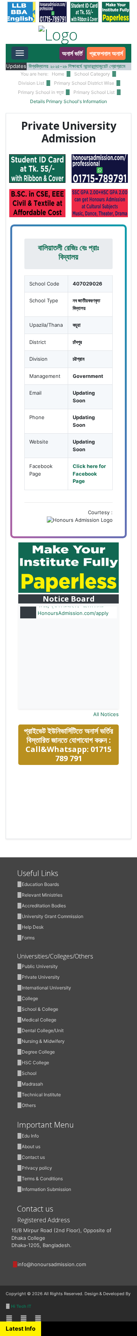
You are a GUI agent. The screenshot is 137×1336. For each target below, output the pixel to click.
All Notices (106, 714)
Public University (40, 966)
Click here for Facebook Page (89, 473)
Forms (28, 938)
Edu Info (30, 1136)
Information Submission (46, 1189)
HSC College (35, 1062)
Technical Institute (41, 1094)
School (29, 1073)
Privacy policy (37, 1168)
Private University (41, 977)
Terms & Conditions (42, 1178)
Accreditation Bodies (44, 905)
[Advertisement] (75, 825)
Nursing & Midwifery (43, 1041)
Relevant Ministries (42, 895)
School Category (92, 74)
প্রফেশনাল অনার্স (106, 53)
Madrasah (32, 1084)
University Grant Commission (52, 916)
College (30, 998)
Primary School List (94, 92)
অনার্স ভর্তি (72, 53)
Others (29, 1105)
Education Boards (40, 884)
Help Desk (33, 927)
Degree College (38, 1052)
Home (58, 74)
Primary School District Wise (84, 83)
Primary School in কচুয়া (41, 92)
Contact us (33, 1157)
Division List (31, 83)
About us (31, 1146)
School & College (40, 1009)
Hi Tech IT (21, 1306)
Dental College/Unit (43, 1030)
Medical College (39, 1020)
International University (46, 988)
